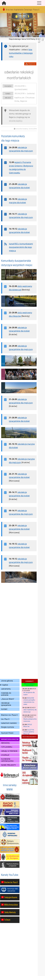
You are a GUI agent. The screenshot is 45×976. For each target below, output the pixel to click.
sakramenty (6, 689)
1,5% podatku (6, 747)
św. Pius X (5, 719)
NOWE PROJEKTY (8, 765)
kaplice (5, 685)
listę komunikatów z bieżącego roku (21, 53)
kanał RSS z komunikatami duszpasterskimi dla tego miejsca (21, 247)
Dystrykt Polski (7, 733)
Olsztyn (30, 730)
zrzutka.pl (5, 755)
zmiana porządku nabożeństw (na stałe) (29, 702)
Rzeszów (30, 698)
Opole (29, 724)
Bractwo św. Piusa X (9, 715)
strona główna (7, 681)
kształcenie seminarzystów (7, 760)
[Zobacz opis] (19, 281)
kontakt (4, 709)
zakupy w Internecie (9, 751)
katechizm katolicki (9, 723)
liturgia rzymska (7, 727)
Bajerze (31, 64)
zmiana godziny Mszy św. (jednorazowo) (28, 734)
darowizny (5, 743)
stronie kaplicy (15, 120)
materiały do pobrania (6, 694)
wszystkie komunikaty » (29, 737)
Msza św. (26, 726)
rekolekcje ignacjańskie (6, 704)
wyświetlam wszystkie (30, 684)
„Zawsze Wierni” (7, 699)
